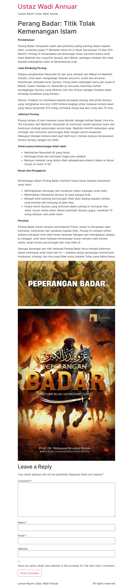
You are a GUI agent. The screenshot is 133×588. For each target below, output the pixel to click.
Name (22, 522)
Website (23, 548)
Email (22, 535)
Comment (25, 481)
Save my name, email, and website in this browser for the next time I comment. (66, 565)
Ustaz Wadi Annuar (47, 6)
